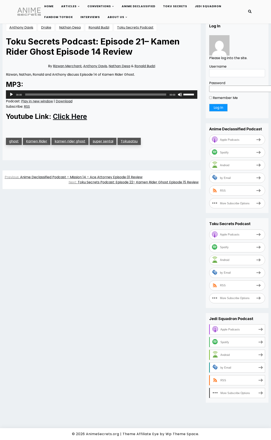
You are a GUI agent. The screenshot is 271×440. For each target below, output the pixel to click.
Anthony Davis (21, 27)
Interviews (90, 17)
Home (49, 6)
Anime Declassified (138, 6)
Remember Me (225, 97)
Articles (69, 6)
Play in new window (37, 101)
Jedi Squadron (208, 6)
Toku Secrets (175, 6)
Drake (46, 27)
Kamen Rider (36, 141)
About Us (116, 17)
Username (218, 66)
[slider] (189, 94)
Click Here (70, 117)
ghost (14, 141)
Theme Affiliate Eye (141, 434)
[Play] (11, 94)
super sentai (103, 141)
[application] (101, 94)
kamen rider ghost (70, 141)
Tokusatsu (129, 141)
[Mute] (180, 94)
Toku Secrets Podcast (135, 27)
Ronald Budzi (98, 27)
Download (64, 101)
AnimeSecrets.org (102, 434)
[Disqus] (102, 252)
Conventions (99, 6)
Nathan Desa (70, 27)
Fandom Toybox (58, 17)
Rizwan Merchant (67, 66)
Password (217, 83)
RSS (27, 106)
